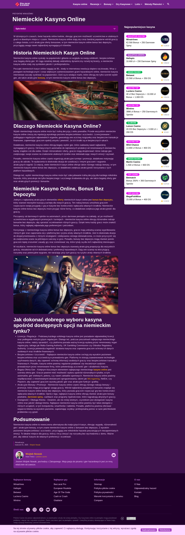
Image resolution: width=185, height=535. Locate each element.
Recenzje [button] (94, 4)
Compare (98, 500)
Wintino (17, 500)
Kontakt (137, 492)
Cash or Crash (60, 496)
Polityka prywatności (104, 492)
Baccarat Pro (60, 484)
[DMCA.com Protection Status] (131, 518)
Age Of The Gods (62, 492)
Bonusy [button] (107, 4)
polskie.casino (41, 457)
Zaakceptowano (149, 530)
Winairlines (18, 484)
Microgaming (93, 379)
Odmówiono (165, 530)
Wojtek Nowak (35, 445)
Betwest (17, 492)
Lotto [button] (137, 4)
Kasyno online (80, 4)
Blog (136, 496)
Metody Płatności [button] (153, 4)
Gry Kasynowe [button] (123, 4)
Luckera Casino (20, 496)
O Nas (137, 484)
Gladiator (58, 500)
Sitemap (98, 484)
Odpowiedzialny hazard (145, 488)
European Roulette (62, 488)
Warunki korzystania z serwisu (108, 496)
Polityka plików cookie (104, 488)
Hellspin (17, 488)
